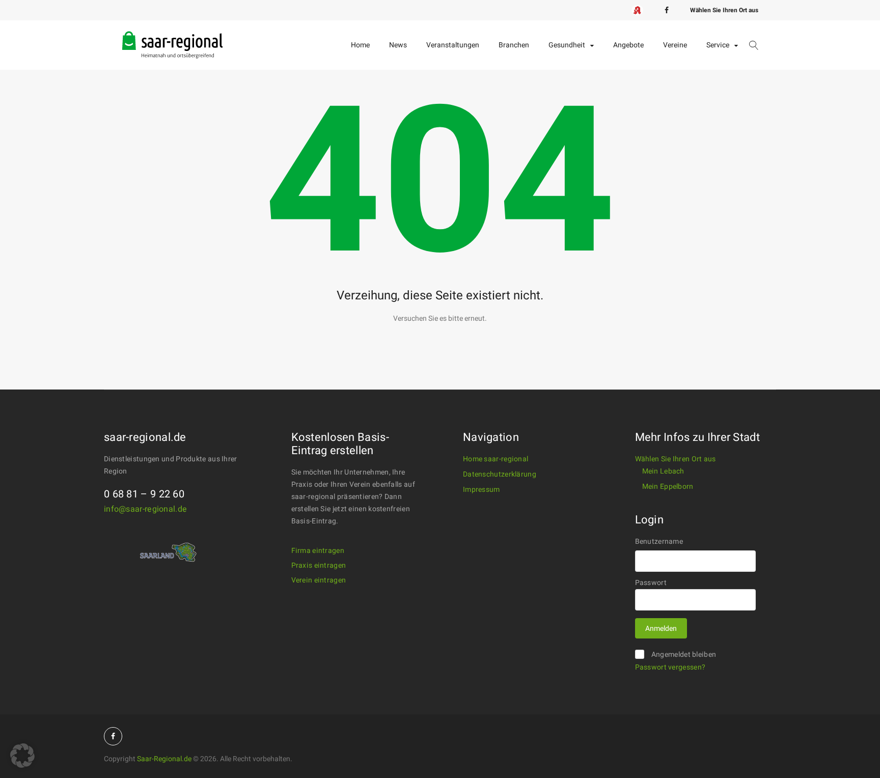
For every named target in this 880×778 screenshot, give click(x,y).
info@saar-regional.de (145, 509)
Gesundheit (566, 45)
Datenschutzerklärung (499, 474)
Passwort (651, 582)
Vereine (675, 45)
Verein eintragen (318, 580)
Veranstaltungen (452, 45)
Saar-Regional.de (164, 759)
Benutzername (659, 541)
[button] (22, 755)
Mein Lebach (663, 471)
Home (360, 45)
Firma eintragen (318, 550)
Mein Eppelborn (668, 486)
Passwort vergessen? (670, 667)
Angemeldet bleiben (683, 654)
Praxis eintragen (318, 565)
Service (717, 45)
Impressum (481, 489)
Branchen (514, 45)
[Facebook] (666, 10)
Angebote (628, 45)
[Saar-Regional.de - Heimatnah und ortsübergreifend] (173, 36)
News (398, 45)
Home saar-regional (495, 459)
